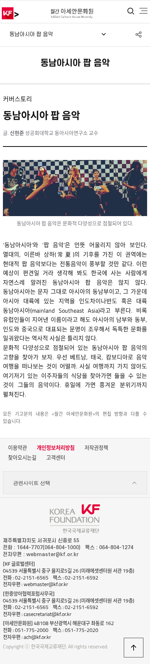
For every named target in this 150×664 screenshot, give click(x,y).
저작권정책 (96, 448)
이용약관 (17, 448)
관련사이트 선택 (31, 483)
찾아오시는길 (22, 458)
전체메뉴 (143, 11)
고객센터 (55, 458)
